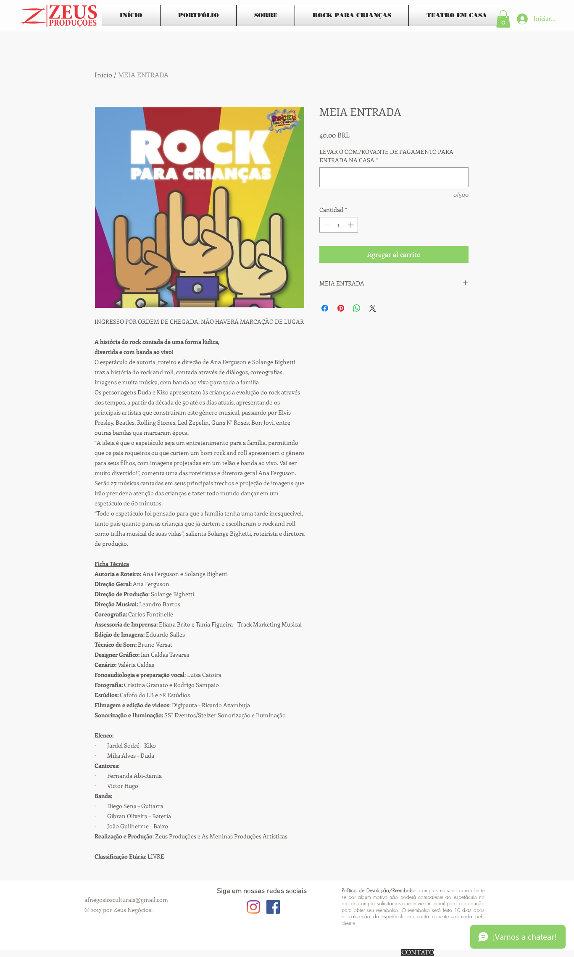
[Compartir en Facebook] (325, 308)
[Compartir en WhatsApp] (357, 308)
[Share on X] (373, 308)
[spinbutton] (338, 224)
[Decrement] (326, 224)
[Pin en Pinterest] (341, 308)
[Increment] (351, 224)
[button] (503, 19)
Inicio (103, 74)
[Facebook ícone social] (273, 907)
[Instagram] (253, 907)
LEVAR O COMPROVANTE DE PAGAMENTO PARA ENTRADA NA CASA (386, 156)
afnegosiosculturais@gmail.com (126, 900)
